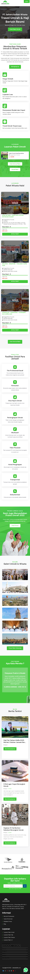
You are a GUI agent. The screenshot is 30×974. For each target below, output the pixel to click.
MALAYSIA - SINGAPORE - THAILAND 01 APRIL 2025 (14, 264)
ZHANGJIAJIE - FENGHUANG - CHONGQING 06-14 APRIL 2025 (14, 313)
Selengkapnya (15, 66)
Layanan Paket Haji (8, 935)
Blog (5, 924)
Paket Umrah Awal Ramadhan (16, 153)
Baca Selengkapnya (10, 748)
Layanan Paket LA (8, 940)
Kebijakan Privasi (8, 921)
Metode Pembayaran (9, 916)
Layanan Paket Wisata (9, 937)
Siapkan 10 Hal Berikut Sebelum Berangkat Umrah (13, 829)
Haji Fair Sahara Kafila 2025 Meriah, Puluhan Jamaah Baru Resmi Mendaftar (14, 741)
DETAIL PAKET (15, 234)
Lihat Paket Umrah (15, 29)
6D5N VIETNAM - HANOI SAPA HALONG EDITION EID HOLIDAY (13, 216)
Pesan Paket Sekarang (15, 648)
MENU (26, 1)
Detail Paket (15, 169)
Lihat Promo (15, 525)
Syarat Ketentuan (8, 919)
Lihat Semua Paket (15, 164)
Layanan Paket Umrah (9, 932)
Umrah (9, 788)
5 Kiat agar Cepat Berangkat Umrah (14, 785)
